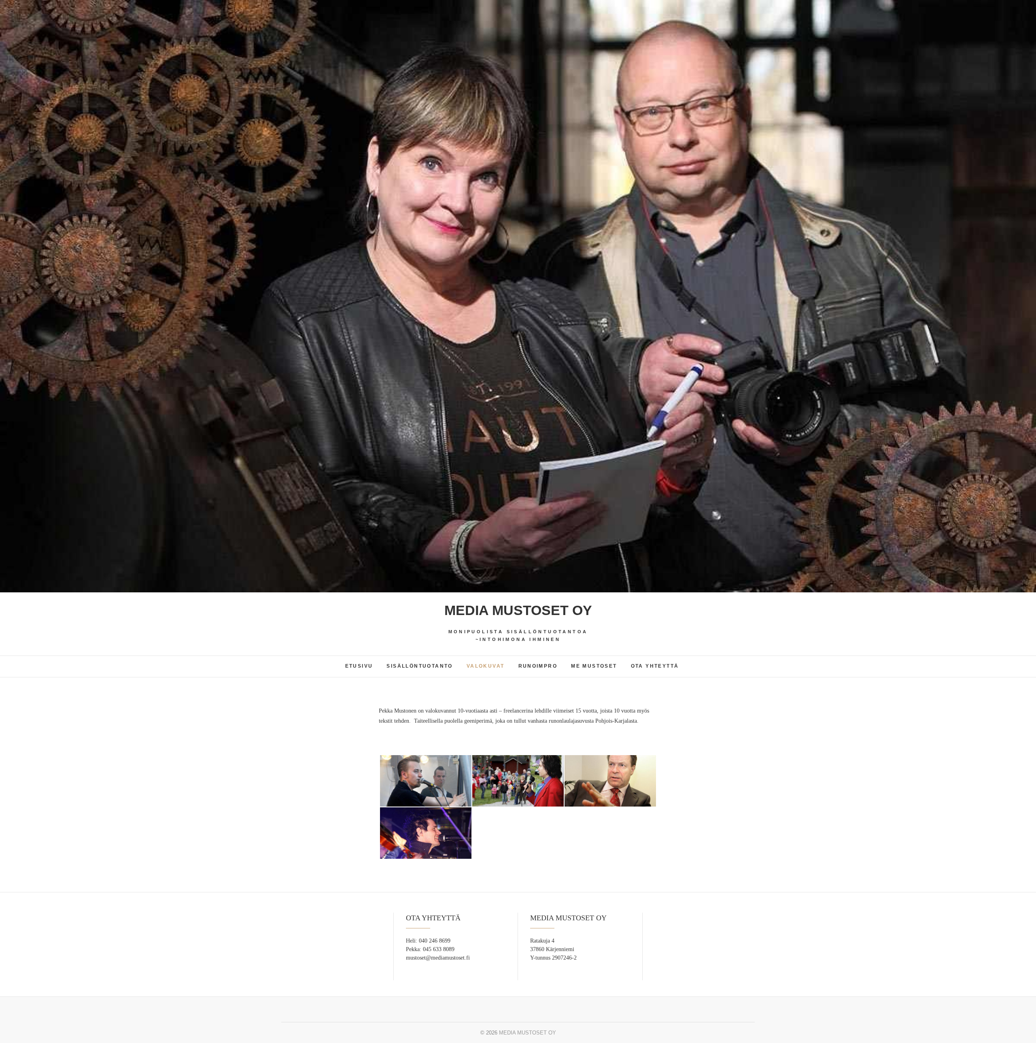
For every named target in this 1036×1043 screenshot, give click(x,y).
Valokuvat (486, 666)
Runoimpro (538, 666)
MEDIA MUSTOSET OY (518, 610)
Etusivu (359, 666)
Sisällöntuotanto (419, 666)
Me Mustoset (594, 666)
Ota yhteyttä (655, 666)
